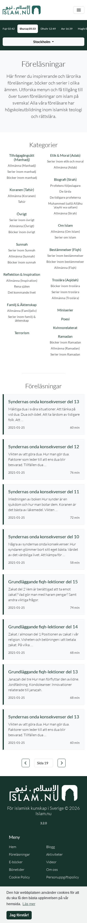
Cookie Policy (19, 877)
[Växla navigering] (78, 10)
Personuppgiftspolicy (62, 877)
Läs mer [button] (29, 904)
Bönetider (16, 869)
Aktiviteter (54, 854)
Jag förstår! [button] (19, 915)
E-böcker (16, 862)
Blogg (50, 847)
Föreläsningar (19, 854)
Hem (12, 847)
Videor (51, 862)
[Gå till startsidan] (22, 10)
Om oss (52, 869)
